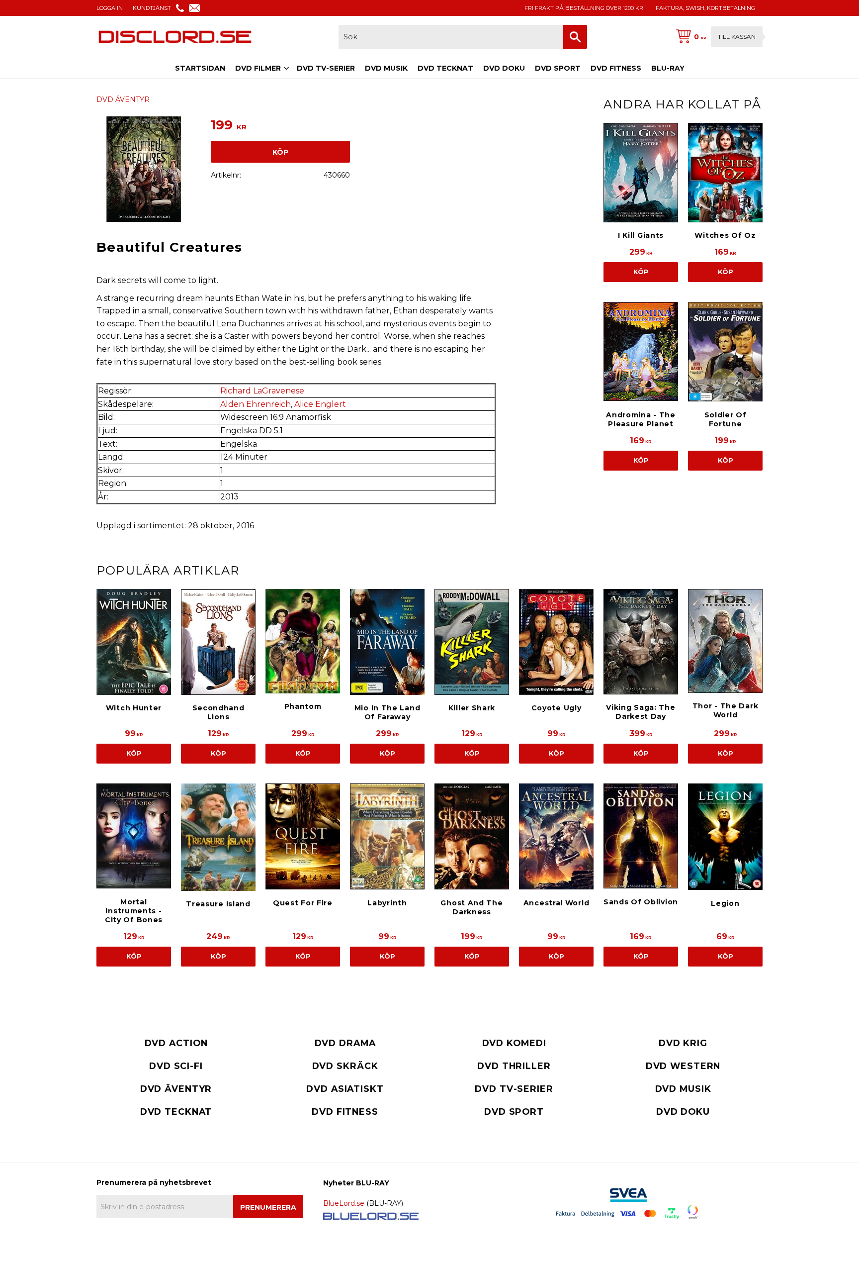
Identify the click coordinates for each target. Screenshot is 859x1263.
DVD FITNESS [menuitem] (616, 68)
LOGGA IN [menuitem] (109, 7)
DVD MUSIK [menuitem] (386, 68)
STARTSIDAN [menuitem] (200, 68)
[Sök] (575, 37)
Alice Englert (320, 404)
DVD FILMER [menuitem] (258, 68)
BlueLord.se (343, 1203)
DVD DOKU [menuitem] (504, 68)
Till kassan (737, 36)
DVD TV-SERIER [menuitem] (326, 68)
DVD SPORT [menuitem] (558, 68)
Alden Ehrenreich (255, 404)
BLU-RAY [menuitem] (668, 68)
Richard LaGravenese (262, 390)
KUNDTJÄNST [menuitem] (152, 7)
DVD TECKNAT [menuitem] (445, 68)
